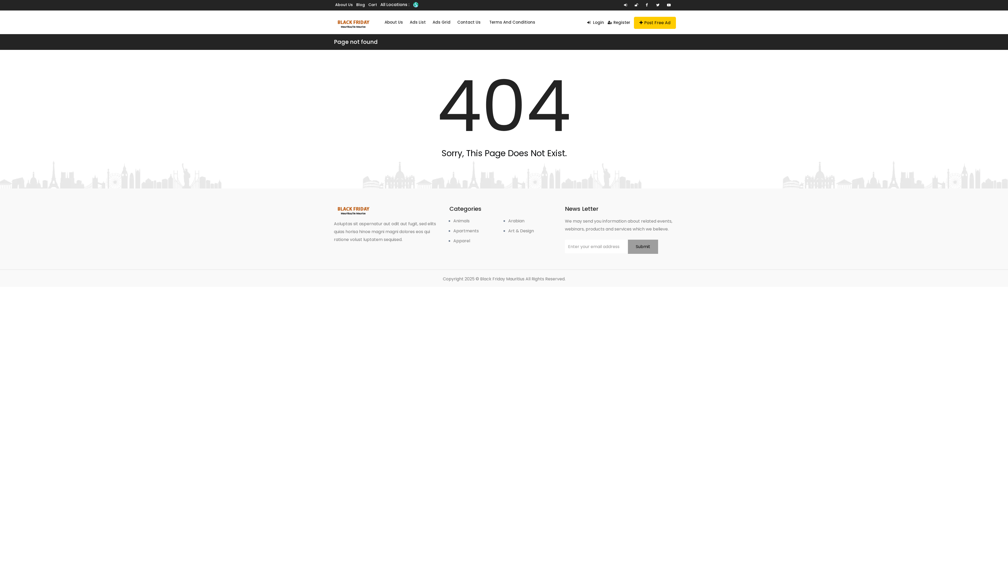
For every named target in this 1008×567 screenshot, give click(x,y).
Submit (643, 247)
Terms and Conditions (512, 22)
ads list (418, 22)
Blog (360, 4)
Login (598, 22)
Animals (461, 221)
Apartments (466, 231)
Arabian (516, 221)
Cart (372, 4)
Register (621, 22)
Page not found (356, 42)
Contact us (469, 22)
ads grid (441, 22)
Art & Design (521, 231)
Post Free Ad (657, 23)
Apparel (461, 241)
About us (344, 4)
